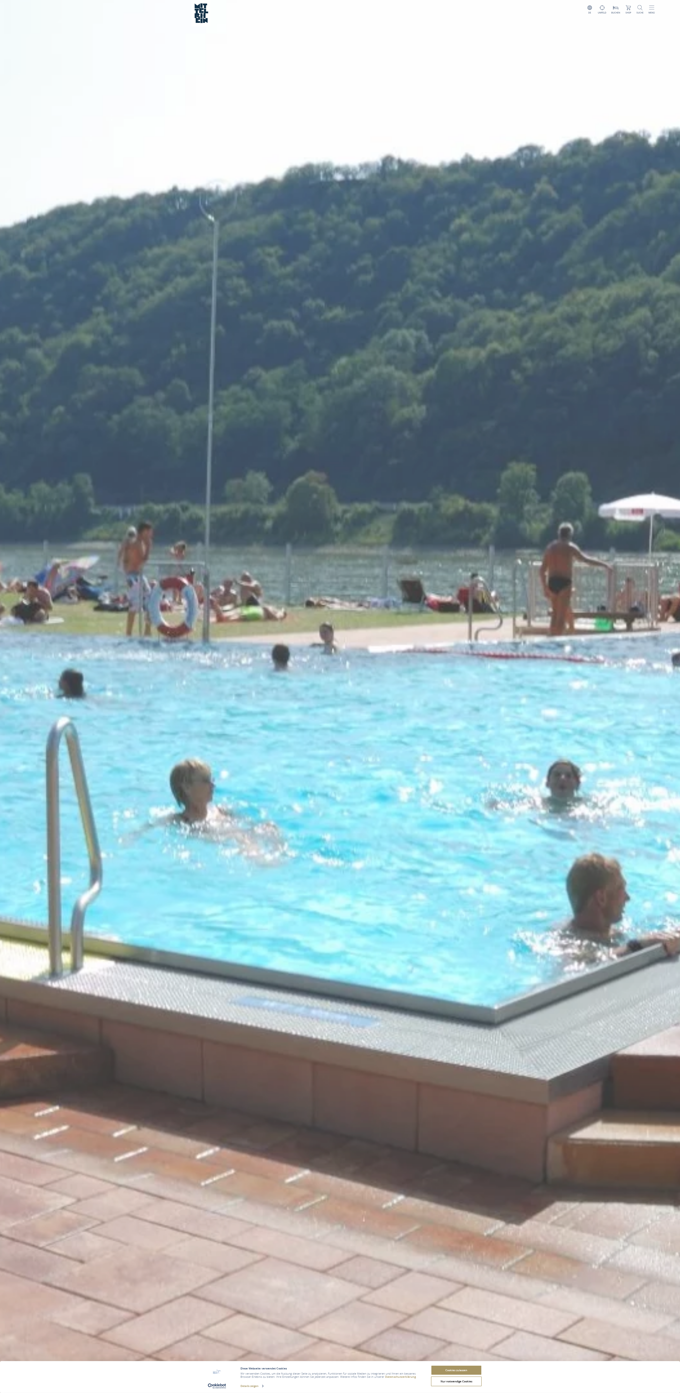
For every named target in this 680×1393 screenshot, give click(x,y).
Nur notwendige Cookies (456, 1381)
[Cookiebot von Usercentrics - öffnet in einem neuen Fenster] (217, 1386)
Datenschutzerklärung (400, 1377)
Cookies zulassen (456, 1370)
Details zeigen (249, 1386)
